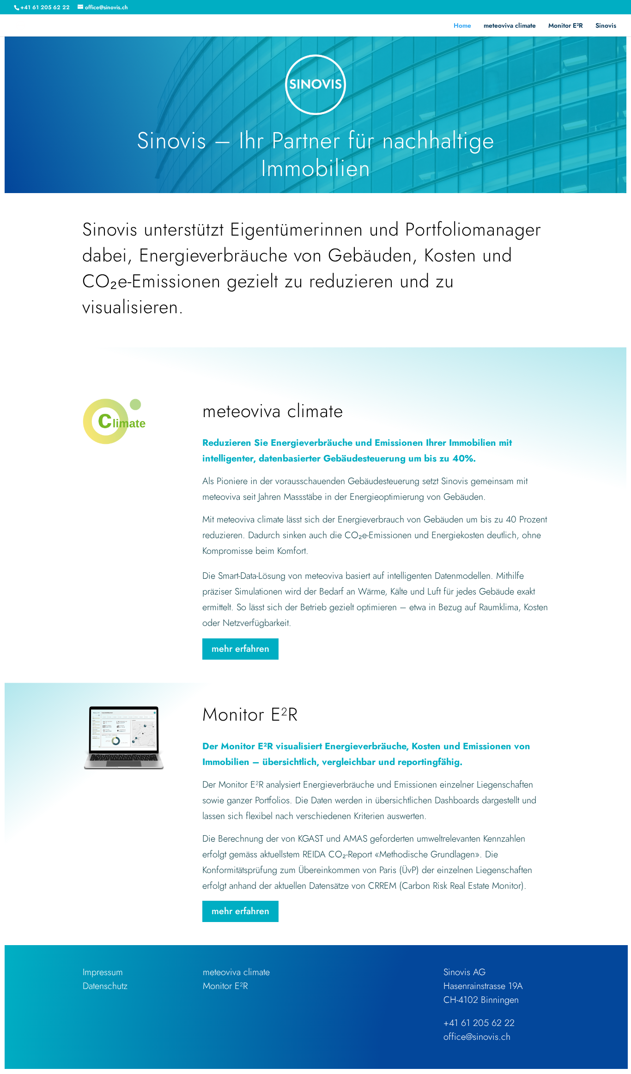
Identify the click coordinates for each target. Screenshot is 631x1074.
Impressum (103, 972)
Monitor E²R (565, 26)
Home (462, 26)
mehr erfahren (240, 648)
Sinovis (605, 26)
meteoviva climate (510, 26)
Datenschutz (105, 986)
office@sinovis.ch (476, 1037)
